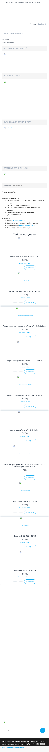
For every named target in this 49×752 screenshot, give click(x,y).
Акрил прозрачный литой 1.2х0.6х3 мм (24, 361)
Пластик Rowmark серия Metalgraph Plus (21, 663)
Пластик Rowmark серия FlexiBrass (18, 669)
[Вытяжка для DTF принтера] (15, 143)
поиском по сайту (28, 225)
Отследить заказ (11, 619)
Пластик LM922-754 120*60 (24, 501)
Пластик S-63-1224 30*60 (24, 570)
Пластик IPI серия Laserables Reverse (19, 707)
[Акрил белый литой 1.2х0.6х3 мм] (24, 245)
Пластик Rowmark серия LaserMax (18, 672)
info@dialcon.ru (11, 2)
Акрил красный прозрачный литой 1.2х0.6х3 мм (24, 326)
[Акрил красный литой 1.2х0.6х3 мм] (24, 280)
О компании (10, 660)
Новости (8, 635)
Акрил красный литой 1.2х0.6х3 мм (24, 291)
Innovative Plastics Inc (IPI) (15, 698)
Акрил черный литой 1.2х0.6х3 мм (24, 430)
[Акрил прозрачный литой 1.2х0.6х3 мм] (24, 349)
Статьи (6, 39)
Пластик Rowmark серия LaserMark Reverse (21, 675)
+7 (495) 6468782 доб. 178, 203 (29, 2)
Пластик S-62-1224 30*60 (24, 536)
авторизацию (19, 221)
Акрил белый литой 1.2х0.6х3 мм (24, 257)
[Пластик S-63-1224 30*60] (24, 559)
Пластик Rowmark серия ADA (16, 683)
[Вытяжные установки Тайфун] (15, 97)
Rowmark (8, 695)
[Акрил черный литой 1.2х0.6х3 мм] (24, 419)
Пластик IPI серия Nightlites (16, 710)
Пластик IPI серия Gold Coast (16, 701)
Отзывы (8, 638)
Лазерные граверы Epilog (15, 657)
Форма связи (10, 644)
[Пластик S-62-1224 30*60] (24, 525)
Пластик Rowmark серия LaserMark (18, 678)
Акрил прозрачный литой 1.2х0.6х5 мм (24, 395)
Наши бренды (8, 42)
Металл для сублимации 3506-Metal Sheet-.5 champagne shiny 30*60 (24, 465)
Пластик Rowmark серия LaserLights (19, 681)
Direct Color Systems (13, 692)
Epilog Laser (9, 704)
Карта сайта (10, 641)
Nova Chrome (10, 689)
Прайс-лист (9, 632)
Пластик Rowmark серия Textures (18, 666)
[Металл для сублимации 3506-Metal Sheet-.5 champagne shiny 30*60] (24, 453)
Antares (8, 686)
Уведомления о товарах (14, 622)
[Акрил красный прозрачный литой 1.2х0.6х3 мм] (24, 315)
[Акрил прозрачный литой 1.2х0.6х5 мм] (24, 384)
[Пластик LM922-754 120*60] (24, 490)
